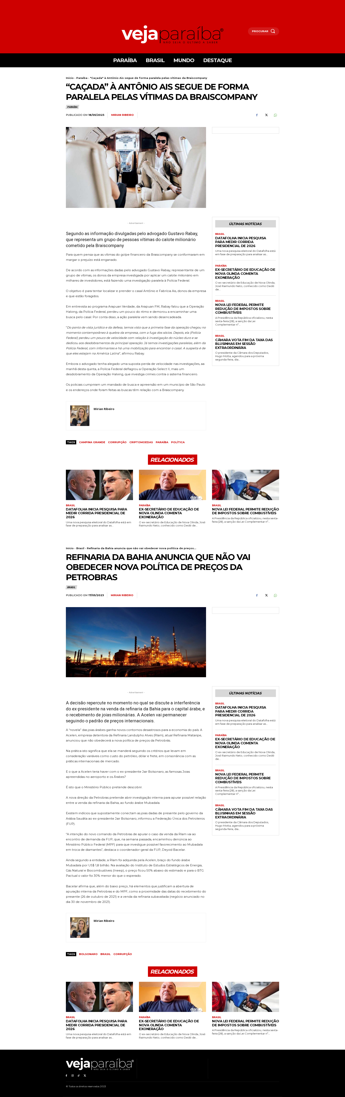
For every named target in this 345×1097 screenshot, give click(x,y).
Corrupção (117, 442)
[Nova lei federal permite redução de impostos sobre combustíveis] (245, 485)
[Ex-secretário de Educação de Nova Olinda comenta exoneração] (172, 485)
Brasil (220, 234)
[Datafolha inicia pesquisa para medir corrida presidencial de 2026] (99, 485)
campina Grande (92, 442)
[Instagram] (72, 1075)
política (178, 442)
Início (70, 77)
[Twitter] (266, 115)
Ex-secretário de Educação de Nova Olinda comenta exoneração (245, 273)
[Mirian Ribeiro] (79, 415)
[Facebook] (257, 115)
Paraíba (81, 77)
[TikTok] (79, 1075)
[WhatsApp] (275, 115)
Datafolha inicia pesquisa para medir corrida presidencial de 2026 (240, 242)
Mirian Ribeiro (122, 114)
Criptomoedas (141, 442)
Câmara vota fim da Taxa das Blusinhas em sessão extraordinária (244, 344)
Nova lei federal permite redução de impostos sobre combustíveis (243, 309)
